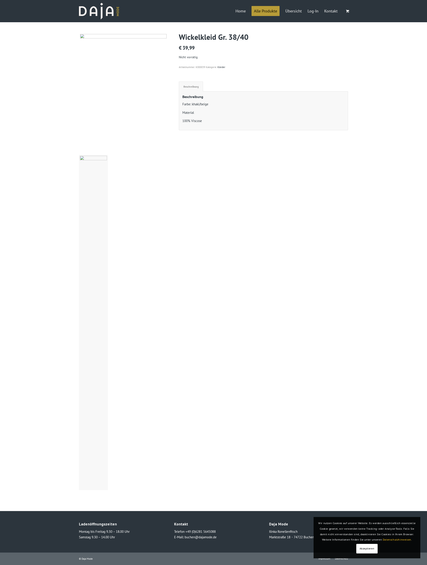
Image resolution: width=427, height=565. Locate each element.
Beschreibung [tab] (191, 86)
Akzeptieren (367, 548)
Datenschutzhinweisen (397, 539)
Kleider (221, 67)
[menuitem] (241, 11)
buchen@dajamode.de (201, 537)
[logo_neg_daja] (99, 11)
